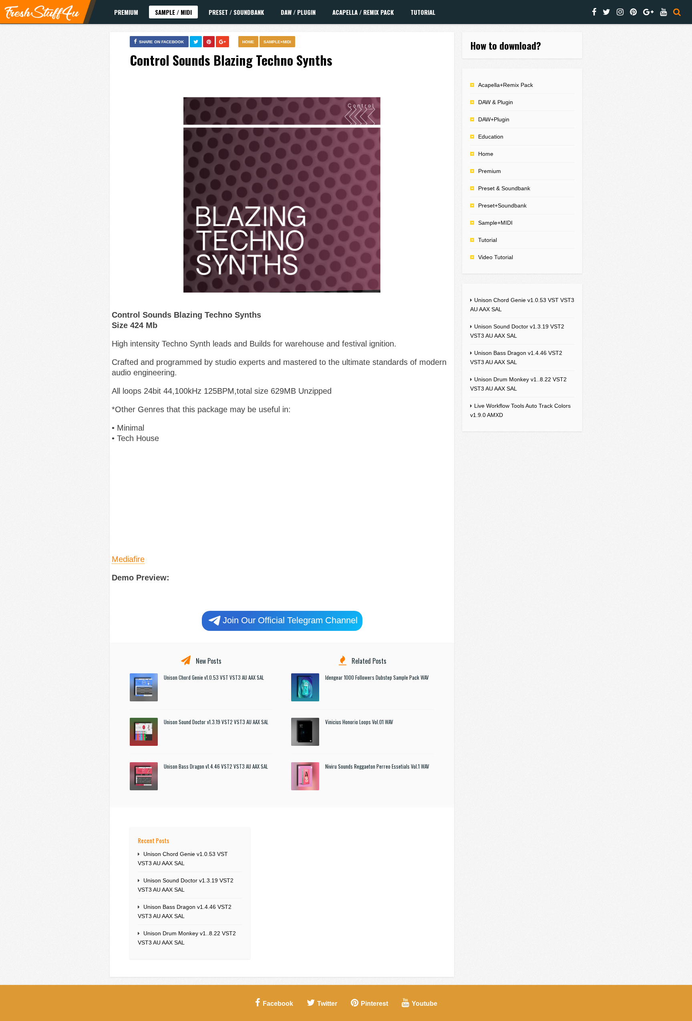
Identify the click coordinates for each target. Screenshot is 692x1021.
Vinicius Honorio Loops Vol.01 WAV (359, 722)
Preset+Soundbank (502, 205)
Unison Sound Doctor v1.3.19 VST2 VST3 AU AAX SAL (216, 722)
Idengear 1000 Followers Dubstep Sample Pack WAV (377, 677)
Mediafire (128, 559)
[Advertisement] (282, 497)
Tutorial (422, 12)
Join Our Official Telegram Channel (290, 620)
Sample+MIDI (277, 42)
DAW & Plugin (495, 102)
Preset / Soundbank (236, 12)
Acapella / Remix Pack (363, 12)
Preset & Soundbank (504, 188)
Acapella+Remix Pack (505, 85)
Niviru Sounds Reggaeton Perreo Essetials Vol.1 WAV (377, 766)
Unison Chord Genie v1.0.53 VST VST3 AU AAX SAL (214, 677)
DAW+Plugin (493, 119)
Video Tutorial (495, 257)
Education (490, 136)
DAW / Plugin (298, 12)
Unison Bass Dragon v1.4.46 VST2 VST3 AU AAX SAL (216, 766)
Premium (126, 12)
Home (248, 42)
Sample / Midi (173, 12)
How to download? (505, 45)
